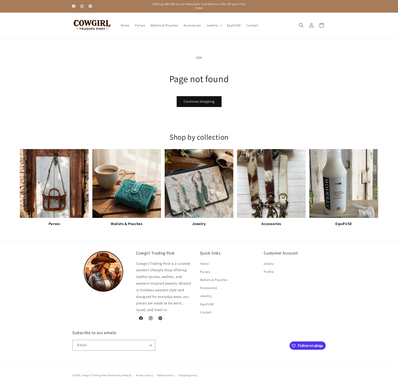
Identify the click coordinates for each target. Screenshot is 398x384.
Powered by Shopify (120, 375)
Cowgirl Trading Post (94, 375)
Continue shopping (199, 101)
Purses (205, 272)
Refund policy (166, 375)
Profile (269, 272)
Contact (206, 312)
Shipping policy (188, 375)
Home (204, 264)
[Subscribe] (150, 345)
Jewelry (205, 296)
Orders (269, 264)
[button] (213, 25)
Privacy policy (144, 375)
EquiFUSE (207, 304)
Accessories (208, 288)
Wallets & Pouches (213, 280)
